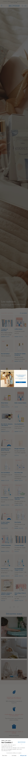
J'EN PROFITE (20, 382)
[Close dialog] (26, 370)
